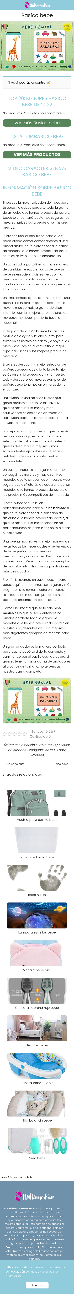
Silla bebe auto (15, 764)
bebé (11, 207)
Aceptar (37, 1285)
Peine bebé (61, 764)
